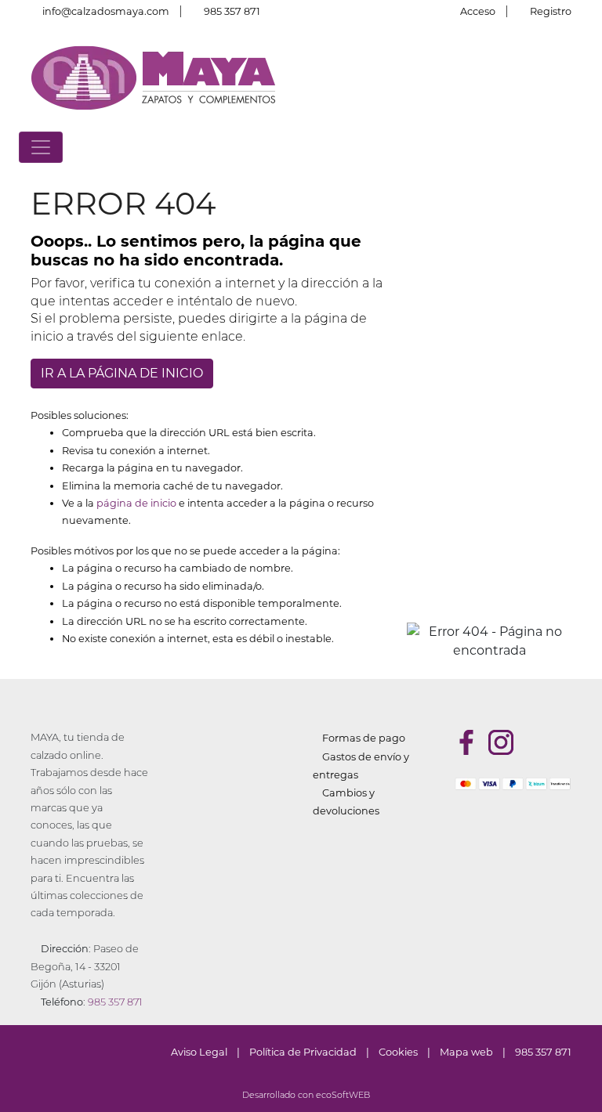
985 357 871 (232, 11)
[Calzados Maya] (154, 77)
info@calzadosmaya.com (105, 11)
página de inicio (136, 503)
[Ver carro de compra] (577, 146)
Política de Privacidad (303, 1052)
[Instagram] (500, 742)
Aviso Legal (199, 1052)
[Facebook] (466, 742)
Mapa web (466, 1052)
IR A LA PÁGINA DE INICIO (122, 373)
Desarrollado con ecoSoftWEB (305, 1096)
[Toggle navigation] (41, 147)
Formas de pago (363, 738)
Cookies (398, 1052)
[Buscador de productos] (552, 146)
